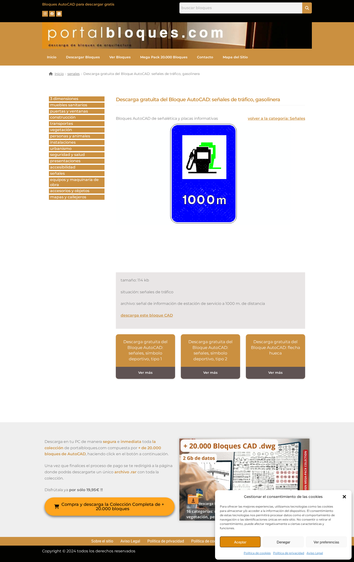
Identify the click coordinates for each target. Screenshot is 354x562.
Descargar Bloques (83, 57)
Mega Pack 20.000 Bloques (163, 57)
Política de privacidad (288, 553)
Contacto (205, 57)
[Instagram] (45, 14)
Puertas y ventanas (69, 111)
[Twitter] (59, 14)
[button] (344, 496)
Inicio (51, 57)
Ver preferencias (326, 541)
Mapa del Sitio (235, 57)
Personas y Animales (70, 136)
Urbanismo (61, 148)
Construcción (63, 117)
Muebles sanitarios (68, 105)
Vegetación (61, 129)
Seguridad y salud (67, 154)
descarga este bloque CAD (147, 315)
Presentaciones (65, 161)
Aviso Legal (315, 553)
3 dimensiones (64, 98)
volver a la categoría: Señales (276, 118)
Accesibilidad (62, 167)
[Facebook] (52, 14)
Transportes (61, 123)
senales (73, 74)
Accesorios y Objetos (69, 190)
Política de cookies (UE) (211, 541)
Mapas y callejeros (68, 197)
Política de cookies (257, 553)
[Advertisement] (203, 254)
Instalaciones (63, 142)
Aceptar (240, 541)
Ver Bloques (120, 57)
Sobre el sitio (102, 541)
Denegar (283, 541)
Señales (57, 173)
